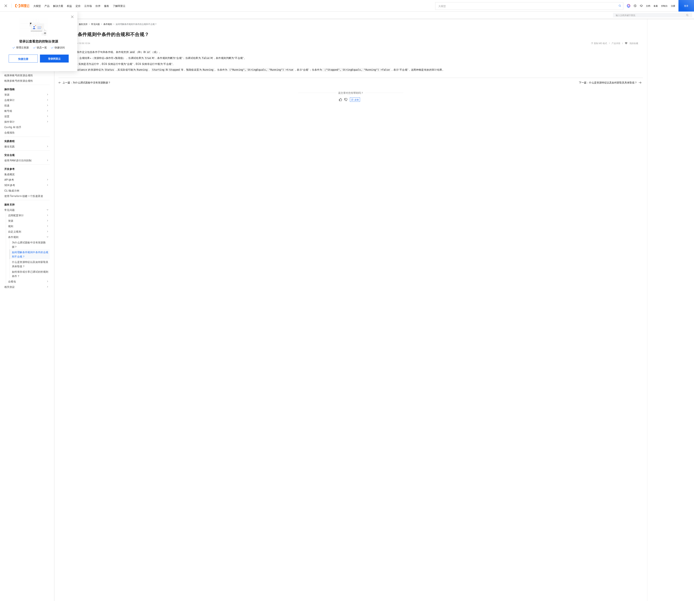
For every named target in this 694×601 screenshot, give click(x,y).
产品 (47, 6)
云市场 (88, 6)
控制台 (664, 5)
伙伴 (97, 6)
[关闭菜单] (6, 6)
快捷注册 (23, 59)
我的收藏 (633, 43)
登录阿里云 (54, 58)
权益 (69, 6)
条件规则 (107, 23)
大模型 (37, 6)
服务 (106, 6)
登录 (686, 5)
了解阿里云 (119, 6)
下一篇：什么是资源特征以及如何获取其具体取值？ (608, 82)
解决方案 (58, 6)
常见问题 (95, 23)
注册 (673, 5)
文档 (648, 5)
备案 (656, 5)
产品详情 (616, 43)
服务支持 (83, 23)
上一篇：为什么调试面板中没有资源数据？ (87, 82)
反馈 (356, 99)
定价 (78, 6)
